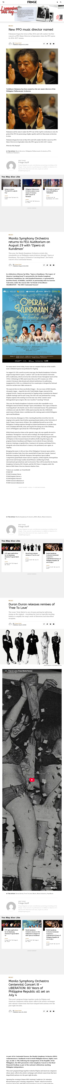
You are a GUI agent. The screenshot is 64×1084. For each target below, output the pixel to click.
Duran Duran (19, 893)
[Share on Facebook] (44, 43)
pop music (50, 893)
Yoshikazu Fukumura (12, 152)
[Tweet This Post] (47, 43)
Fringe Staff (18, 43)
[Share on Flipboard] (50, 43)
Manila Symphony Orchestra (24, 517)
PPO (49, 151)
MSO (35, 517)
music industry (47, 517)
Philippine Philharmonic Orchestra (36, 151)
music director (20, 151)
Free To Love (28, 893)
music (40, 517)
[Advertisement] (32, 219)
